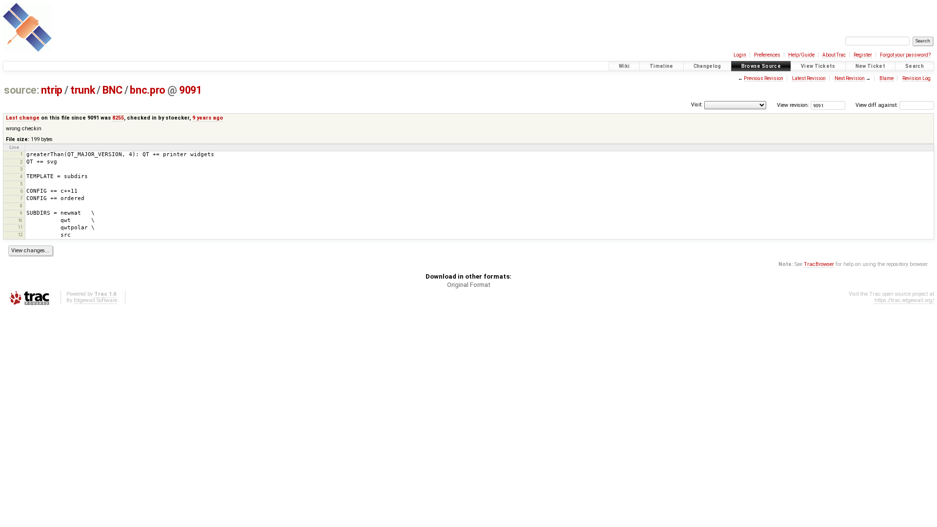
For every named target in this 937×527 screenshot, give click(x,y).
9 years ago (207, 118)
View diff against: (877, 105)
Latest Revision (809, 78)
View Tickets (818, 66)
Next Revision (850, 78)
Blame (886, 78)
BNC (112, 90)
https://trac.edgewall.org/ (904, 300)
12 (20, 234)
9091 (190, 90)
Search (914, 66)
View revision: (793, 105)
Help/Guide (801, 55)
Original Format (468, 284)
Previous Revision (763, 78)
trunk (82, 90)
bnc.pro (147, 90)
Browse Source (761, 66)
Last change (23, 118)
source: (21, 90)
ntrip (51, 90)
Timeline (661, 66)
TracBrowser (819, 264)
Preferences (767, 55)
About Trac (834, 55)
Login (739, 55)
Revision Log (916, 78)
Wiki (624, 66)
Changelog (707, 66)
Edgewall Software (95, 300)
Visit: (697, 104)
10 (20, 220)
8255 (118, 118)
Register (863, 55)
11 (20, 227)
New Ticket (870, 66)
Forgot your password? (905, 55)
